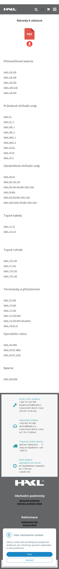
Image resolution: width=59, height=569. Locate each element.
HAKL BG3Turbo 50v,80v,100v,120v (20, 202)
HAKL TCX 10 (10, 231)
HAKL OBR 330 (11, 87)
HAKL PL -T (9, 122)
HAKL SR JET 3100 (12, 355)
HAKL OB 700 (10, 82)
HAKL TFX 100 (10, 260)
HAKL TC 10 (9, 226)
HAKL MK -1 (9, 127)
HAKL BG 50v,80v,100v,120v (17, 197)
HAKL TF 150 (10, 266)
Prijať (29, 554)
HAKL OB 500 (10, 72)
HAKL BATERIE (10, 379)
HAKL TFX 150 (10, 271)
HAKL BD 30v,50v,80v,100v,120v (19, 187)
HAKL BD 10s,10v (12, 182)
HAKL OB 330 (10, 92)
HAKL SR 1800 (10, 344)
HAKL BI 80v (9, 192)
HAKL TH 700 (10, 310)
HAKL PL (8, 116)
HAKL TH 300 (10, 300)
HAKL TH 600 (10, 305)
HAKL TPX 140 (10, 276)
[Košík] (48, 9)
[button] (36, 9)
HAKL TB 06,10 (11, 326)
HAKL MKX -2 (10, 142)
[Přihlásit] (42, 9)
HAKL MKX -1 (10, 137)
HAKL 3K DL (9, 147)
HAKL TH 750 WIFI (12, 315)
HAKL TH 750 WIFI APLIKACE (17, 320)
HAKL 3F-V (8, 158)
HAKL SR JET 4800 (12, 350)
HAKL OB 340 (10, 77)
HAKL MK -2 (9, 132)
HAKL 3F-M (9, 152)
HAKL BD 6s (9, 176)
